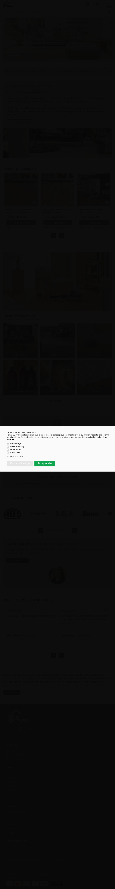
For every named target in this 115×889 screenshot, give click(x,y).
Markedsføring (16, 447)
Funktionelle (15, 450)
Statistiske (15, 453)
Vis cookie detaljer (15, 457)
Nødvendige (15, 443)
